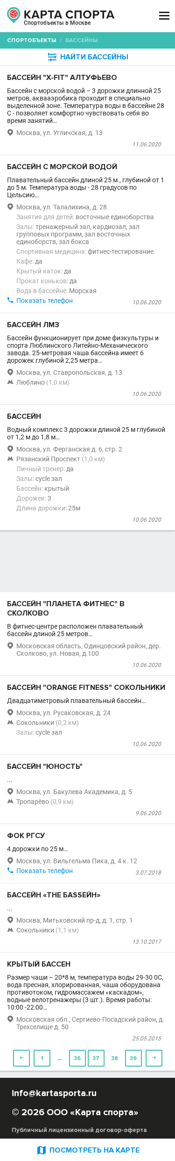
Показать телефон (44, 300)
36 (77, 1058)
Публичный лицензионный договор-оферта (79, 1130)
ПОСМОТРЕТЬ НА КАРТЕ (88, 1150)
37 (95, 1058)
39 (133, 1058)
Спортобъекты (31, 40)
